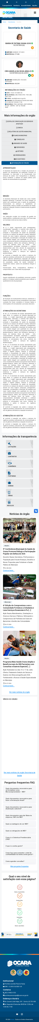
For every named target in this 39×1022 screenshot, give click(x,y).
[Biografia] (29, 75)
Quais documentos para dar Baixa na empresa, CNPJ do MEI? (19, 816)
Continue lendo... (8, 570)
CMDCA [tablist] (20, 127)
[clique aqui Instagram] (22, 1014)
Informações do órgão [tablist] (20, 163)
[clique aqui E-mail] (17, 1014)
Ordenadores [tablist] (20, 155)
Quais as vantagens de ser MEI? (17, 824)
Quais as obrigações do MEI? (16, 831)
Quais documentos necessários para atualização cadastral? (19, 808)
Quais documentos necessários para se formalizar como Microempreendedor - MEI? (19, 790)
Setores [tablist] (20, 151)
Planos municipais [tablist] (20, 135)
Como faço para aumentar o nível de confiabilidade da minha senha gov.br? (19, 853)
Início (4, 22)
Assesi (12, 1019)
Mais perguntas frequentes (19, 866)
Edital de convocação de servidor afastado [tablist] (20, 123)
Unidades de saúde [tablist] (20, 143)
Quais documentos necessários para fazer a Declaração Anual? (19, 799)
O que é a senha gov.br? (14, 846)
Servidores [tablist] (20, 147)
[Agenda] (32, 48)
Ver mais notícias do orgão (19, 692)
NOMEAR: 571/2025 (18, 52)
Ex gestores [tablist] (20, 159)
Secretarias (11, 22)
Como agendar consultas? (15, 861)
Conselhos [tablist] (20, 139)
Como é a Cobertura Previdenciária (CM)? (18, 838)
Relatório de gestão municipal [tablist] (20, 131)
